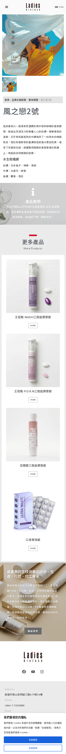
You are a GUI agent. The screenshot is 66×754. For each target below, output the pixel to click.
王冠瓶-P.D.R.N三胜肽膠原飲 (33, 391)
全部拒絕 (33, 748)
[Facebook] (24, 671)
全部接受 (33, 739)
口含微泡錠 (33, 539)
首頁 (7, 99)
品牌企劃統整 (19, 99)
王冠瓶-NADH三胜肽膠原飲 (33, 317)
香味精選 (33, 99)
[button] (6, 7)
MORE (33, 325)
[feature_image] (33, 285)
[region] (33, 733)
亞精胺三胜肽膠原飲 (33, 465)
